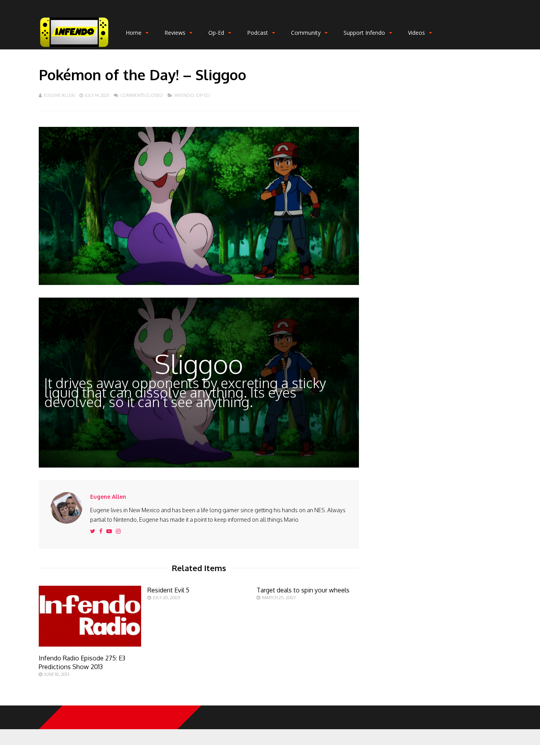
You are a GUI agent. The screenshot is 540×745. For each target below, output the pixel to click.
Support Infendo (364, 32)
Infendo (184, 95)
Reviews (174, 32)
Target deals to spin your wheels (303, 590)
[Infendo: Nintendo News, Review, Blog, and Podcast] (74, 48)
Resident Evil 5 (168, 590)
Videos (416, 32)
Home (134, 32)
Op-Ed (216, 32)
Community (306, 32)
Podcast (257, 32)
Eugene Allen (59, 95)
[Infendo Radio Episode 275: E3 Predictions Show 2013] (90, 644)
